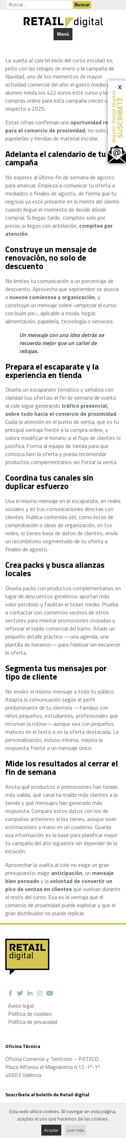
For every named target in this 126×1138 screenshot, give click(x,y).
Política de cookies (30, 1013)
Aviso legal (21, 1005)
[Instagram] (39, 993)
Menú (63, 34)
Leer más (75, 1130)
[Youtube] (49, 993)
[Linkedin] (30, 993)
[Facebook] (10, 993)
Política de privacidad (32, 1022)
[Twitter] (20, 993)
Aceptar (51, 1130)
